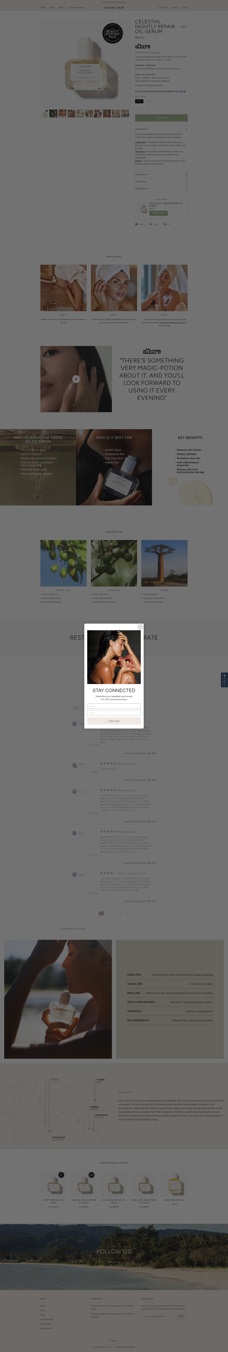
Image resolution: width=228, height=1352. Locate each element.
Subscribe (114, 721)
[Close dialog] (140, 627)
